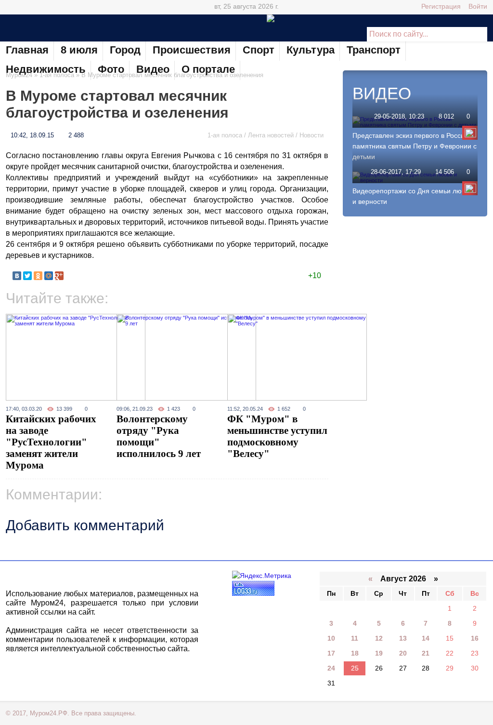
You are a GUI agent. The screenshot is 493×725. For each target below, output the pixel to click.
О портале (208, 69)
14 (425, 638)
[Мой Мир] (48, 275)
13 (403, 638)
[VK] (11, 7)
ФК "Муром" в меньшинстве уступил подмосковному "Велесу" (277, 436)
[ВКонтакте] (17, 275)
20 (403, 653)
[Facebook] (53, 7)
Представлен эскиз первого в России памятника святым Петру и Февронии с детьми (414, 146)
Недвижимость (46, 69)
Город (125, 50)
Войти (477, 6)
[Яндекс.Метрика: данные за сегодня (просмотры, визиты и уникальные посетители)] (261, 576)
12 (379, 638)
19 (379, 653)
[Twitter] (39, 7)
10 (331, 638)
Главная (27, 50)
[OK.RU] (25, 7)
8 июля (79, 50)
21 (425, 653)
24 (331, 668)
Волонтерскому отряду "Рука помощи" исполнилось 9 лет (159, 436)
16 (475, 638)
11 (354, 638)
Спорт (258, 50)
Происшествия (192, 50)
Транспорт (374, 50)
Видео (152, 69)
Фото (111, 69)
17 (331, 653)
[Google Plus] (67, 7)
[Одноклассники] (38, 275)
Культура (310, 50)
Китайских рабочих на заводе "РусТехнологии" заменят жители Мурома (51, 442)
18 (355, 653)
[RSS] (81, 7)
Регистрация (441, 6)
